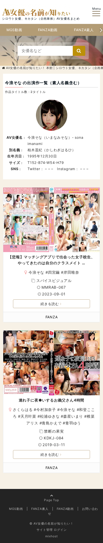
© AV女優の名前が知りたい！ (52, 523)
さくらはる (22, 409)
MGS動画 (14, 30)
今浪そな (36, 272)
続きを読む (49, 304)
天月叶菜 (28, 416)
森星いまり (73, 416)
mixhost (51, 536)
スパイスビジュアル (54, 280)
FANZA (52, 317)
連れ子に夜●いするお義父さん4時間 (51, 400)
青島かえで (52, 423)
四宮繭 (54, 272)
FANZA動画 (48, 30)
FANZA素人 (84, 30)
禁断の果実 (54, 431)
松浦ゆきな (50, 416)
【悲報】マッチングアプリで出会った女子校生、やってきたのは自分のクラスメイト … (51, 260)
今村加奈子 (46, 409)
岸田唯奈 (71, 272)
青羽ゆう (73, 423)
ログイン (60, 530)
